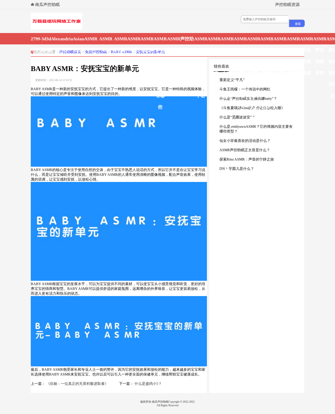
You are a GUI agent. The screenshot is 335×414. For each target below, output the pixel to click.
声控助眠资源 (287, 4)
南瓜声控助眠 (47, 4)
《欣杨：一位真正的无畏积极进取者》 (77, 384)
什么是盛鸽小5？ (148, 384)
